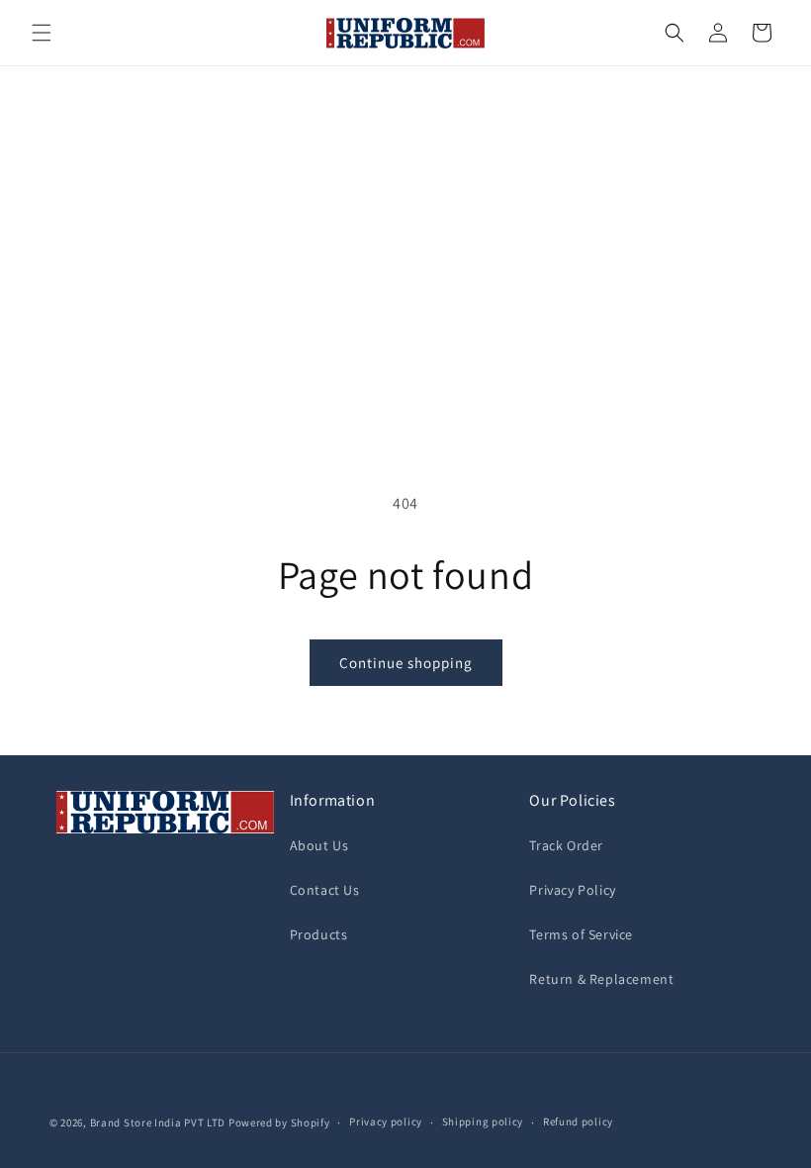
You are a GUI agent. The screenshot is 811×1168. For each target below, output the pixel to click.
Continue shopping (406, 662)
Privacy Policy (572, 890)
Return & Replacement (601, 979)
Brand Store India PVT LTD (158, 1122)
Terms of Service (581, 934)
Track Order (566, 845)
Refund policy (578, 1121)
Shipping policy (483, 1121)
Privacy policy (385, 1121)
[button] (41, 32)
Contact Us (325, 890)
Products (319, 934)
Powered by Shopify (279, 1122)
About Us (319, 845)
